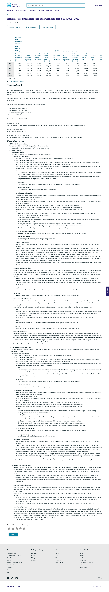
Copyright (82, 555)
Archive (82, 565)
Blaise (8, 572)
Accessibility (83, 560)
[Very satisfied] (24, 528)
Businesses (34, 553)
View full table (15, 27)
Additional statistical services (14, 562)
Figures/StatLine (11, 553)
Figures (9, 10)
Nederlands (98, 5)
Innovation (58, 560)
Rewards (33, 560)
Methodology (10, 569)
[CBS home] (15, 4)
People (33, 555)
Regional (49, 10)
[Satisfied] (20, 528)
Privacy (33, 558)
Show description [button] (48, 27)
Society (41, 10)
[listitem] (8, 578)
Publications (10, 567)
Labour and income (20, 10)
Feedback (107, 291)
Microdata (9, 560)
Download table (32, 27)
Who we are (59, 558)
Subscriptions (83, 567)
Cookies (82, 558)
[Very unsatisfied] (9, 528)
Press (57, 555)
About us (56, 10)
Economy (32, 10)
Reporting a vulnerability (86, 562)
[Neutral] (17, 528)
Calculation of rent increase (14, 555)
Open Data (9, 558)
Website (82, 553)
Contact (57, 553)
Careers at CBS (59, 562)
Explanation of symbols (17, 81)
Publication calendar (85, 578)
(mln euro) (18, 49)
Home (8, 14)
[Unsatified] (13, 528)
